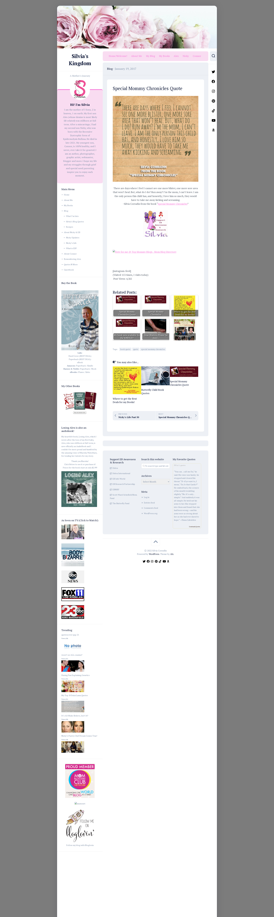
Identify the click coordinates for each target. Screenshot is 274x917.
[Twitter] (213, 71)
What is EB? (71, 248)
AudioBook (81, 446)
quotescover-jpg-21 (70, 634)
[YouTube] (213, 120)
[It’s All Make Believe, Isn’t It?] (72, 732)
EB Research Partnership (123, 484)
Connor (197, 56)
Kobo (87, 372)
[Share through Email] (166, 284)
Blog (66, 210)
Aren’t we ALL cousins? (71, 655)
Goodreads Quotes (194, 527)
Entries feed (149, 502)
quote (135, 349)
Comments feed (151, 508)
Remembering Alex (72, 259)
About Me (68, 200)
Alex (176, 56)
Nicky (186, 56)
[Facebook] (213, 81)
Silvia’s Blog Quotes (75, 221)
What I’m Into (72, 216)
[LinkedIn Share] (150, 284)
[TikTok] (213, 110)
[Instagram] (213, 91)
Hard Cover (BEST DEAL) (79, 356)
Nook (93, 368)
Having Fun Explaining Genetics (75, 675)
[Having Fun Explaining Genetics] (72, 692)
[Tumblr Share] (158, 284)
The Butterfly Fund (120, 503)
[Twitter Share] (125, 284)
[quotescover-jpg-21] (72, 651)
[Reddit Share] (141, 284)
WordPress (154, 554)
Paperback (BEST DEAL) (80, 359)
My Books (68, 205)
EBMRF (115, 489)
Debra (115, 468)
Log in (146, 497)
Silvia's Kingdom (80, 60)
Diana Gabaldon (189, 520)
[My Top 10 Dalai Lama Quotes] (72, 712)
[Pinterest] (213, 101)
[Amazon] (213, 130)
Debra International (121, 473)
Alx (172, 554)
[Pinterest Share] (133, 284)
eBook (80, 362)
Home (66, 194)
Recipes (69, 226)
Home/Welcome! (118, 56)
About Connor (70, 253)
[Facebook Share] (117, 284)
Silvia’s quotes (180, 465)
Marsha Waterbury (88, 452)
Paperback (81, 365)
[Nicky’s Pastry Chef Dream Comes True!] (72, 752)
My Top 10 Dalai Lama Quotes (74, 695)
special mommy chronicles (153, 349)
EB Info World (118, 478)
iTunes (81, 372)
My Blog (150, 56)
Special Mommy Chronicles (172, 203)
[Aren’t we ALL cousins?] (72, 672)
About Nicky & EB (72, 232)
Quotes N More (71, 264)
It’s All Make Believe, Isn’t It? (74, 715)
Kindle (90, 365)
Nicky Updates (72, 237)
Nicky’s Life (71, 243)
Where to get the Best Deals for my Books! (125, 400)
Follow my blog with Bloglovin (80, 845)
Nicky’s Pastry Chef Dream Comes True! (79, 735)
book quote (125, 349)
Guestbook (69, 269)
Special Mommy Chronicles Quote (179, 383)
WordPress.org (150, 513)
